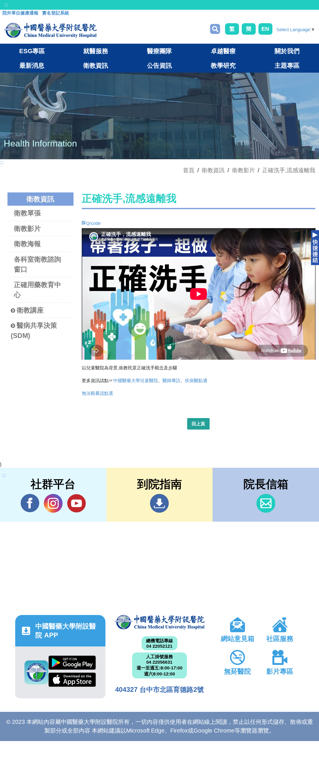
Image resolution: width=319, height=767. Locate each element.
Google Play (72, 663)
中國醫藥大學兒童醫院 (135, 380)
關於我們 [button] (287, 50)
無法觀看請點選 (97, 393)
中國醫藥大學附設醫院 (159, 622)
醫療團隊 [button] (159, 50)
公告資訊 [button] (159, 65)
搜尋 (215, 29)
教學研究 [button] (223, 65)
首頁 (188, 170)
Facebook (30, 503)
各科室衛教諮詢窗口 (37, 264)
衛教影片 (243, 170)
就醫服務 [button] (95, 50)
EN (265, 29)
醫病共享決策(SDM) (34, 330)
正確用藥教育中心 (37, 290)
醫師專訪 (171, 380)
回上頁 (198, 423)
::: (6, 4)
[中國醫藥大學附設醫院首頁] (50, 30)
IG (53, 503)
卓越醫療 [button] (223, 50)
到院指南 (159, 503)
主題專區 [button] (287, 65)
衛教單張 (27, 213)
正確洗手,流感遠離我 (288, 170)
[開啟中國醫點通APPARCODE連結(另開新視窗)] (36, 672)
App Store (72, 680)
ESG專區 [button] (32, 50)
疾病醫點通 (196, 380)
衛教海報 (27, 244)
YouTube (76, 503)
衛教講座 (30, 310)
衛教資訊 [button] (95, 65)
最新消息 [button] (31, 65)
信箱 (265, 503)
